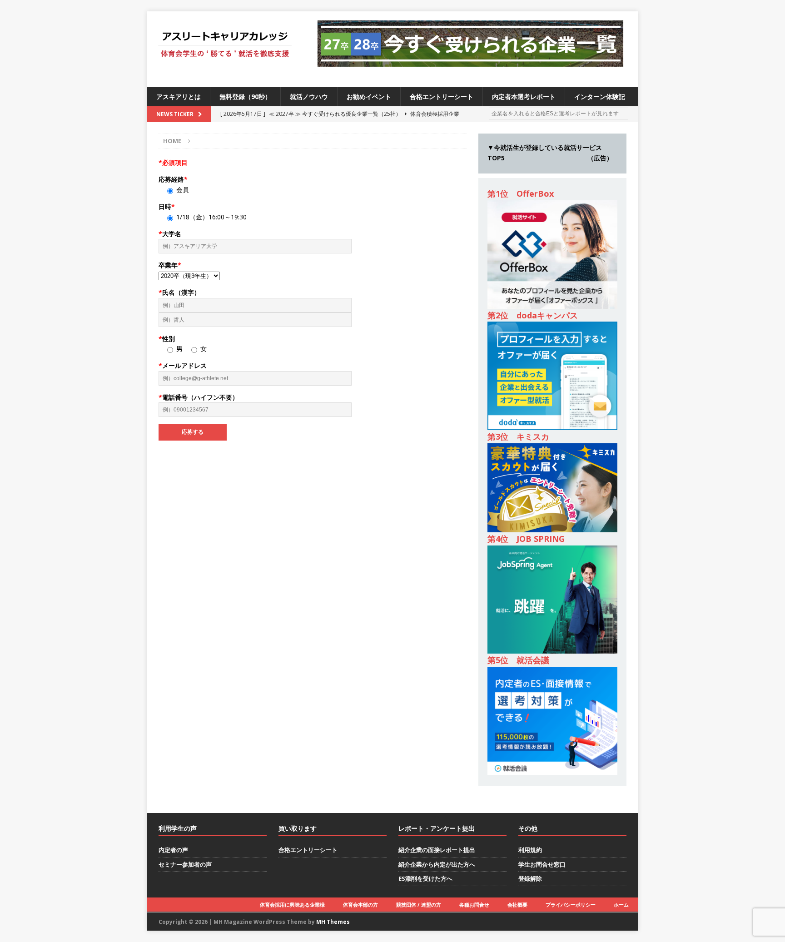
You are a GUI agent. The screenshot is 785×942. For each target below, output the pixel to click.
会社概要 (517, 904)
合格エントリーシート (441, 96)
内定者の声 (173, 850)
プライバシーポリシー (571, 904)
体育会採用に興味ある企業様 (292, 904)
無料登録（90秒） (245, 96)
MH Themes (333, 922)
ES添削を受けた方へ (425, 878)
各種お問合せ (474, 904)
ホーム (621, 904)
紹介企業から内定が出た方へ (436, 864)
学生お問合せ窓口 (542, 864)
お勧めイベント (369, 96)
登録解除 (530, 878)
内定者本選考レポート (524, 96)
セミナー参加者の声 (185, 864)
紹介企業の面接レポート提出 (436, 850)
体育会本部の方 (360, 904)
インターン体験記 (599, 96)
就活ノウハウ (309, 96)
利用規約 (530, 850)
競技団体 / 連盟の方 (418, 904)
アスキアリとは (178, 96)
